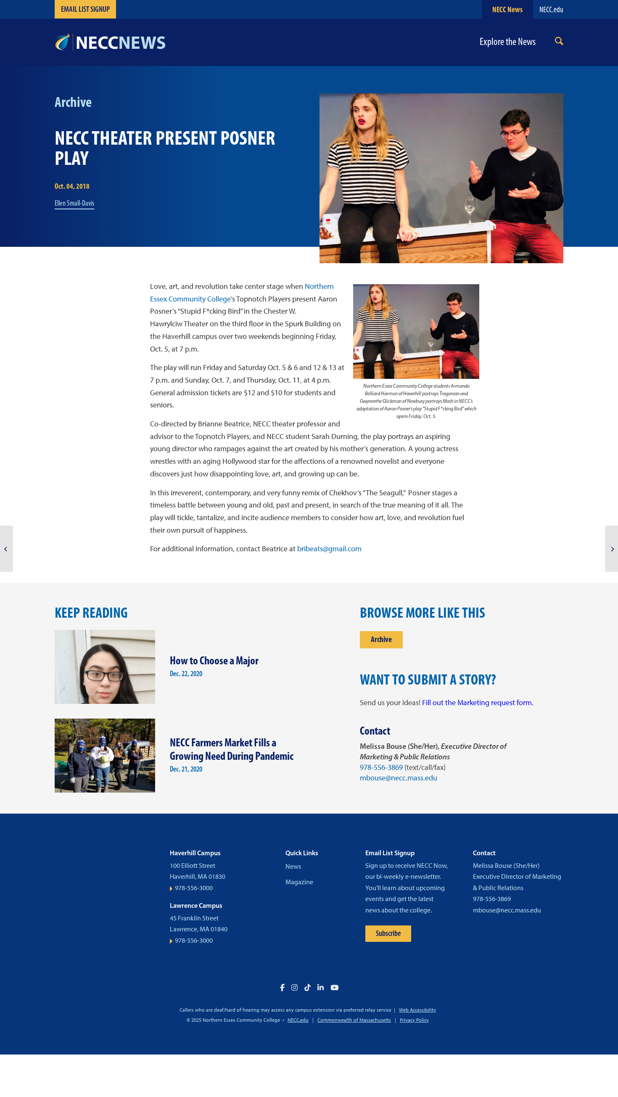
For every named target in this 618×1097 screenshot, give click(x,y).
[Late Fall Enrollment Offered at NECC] (6, 549)
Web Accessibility (417, 1010)
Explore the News (508, 42)
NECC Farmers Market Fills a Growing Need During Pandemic (231, 749)
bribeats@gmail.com (329, 548)
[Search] (559, 43)
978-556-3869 (381, 767)
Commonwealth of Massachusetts (354, 1020)
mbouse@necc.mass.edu (398, 777)
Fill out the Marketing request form (477, 702)
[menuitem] (559, 43)
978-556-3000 (194, 888)
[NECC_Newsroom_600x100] (110, 42)
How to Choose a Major (214, 660)
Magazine (299, 882)
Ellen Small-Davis (74, 203)
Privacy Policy (414, 1020)
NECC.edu (551, 9)
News (293, 866)
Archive (381, 639)
